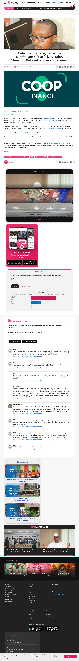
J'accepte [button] (70, 657)
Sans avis (14, 282)
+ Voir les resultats (25, 286)
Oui (13, 278)
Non (13, 280)
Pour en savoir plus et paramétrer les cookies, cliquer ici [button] (43, 658)
